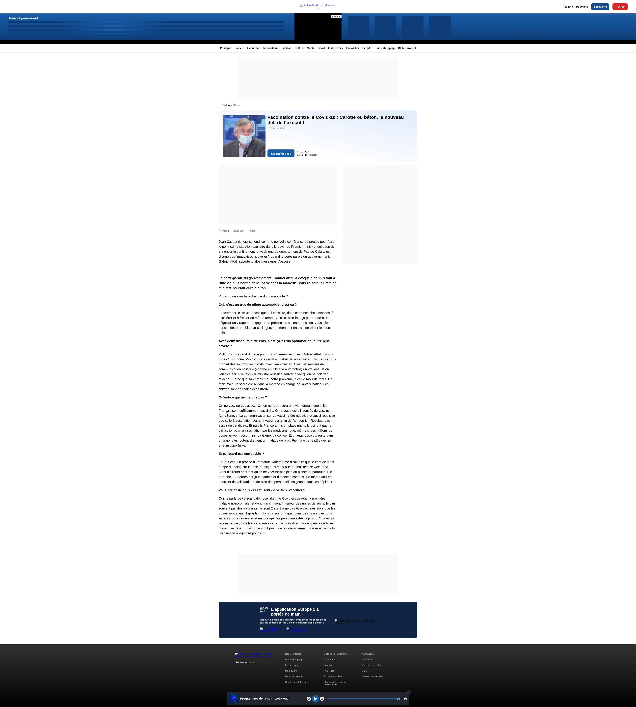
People (366, 48)
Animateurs (330, 659)
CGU (364, 670)
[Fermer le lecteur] (409, 692)
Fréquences (291, 665)
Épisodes (238, 230)
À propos (224, 230)
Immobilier (352, 48)
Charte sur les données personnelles (336, 683)
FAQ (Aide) (329, 670)
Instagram (243, 669)
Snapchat (260, 669)
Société (239, 48)
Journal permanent (23, 18)
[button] (405, 699)
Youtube (254, 669)
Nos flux (328, 665)
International (271, 48)
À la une (568, 6)
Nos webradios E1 (371, 665)
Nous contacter (293, 653)
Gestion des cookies (372, 676)
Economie (253, 48)
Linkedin (265, 669)
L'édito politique (231, 105)
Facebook (248, 669)
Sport (321, 48)
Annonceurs (368, 653)
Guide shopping (384, 48)
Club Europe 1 (407, 48)
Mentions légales (294, 676)
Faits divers (335, 48)
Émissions (600, 6)
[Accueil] (318, 7)
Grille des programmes (336, 653)
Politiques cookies (333, 676)
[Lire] (315, 699)
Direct (621, 6)
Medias (286, 48)
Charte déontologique (296, 682)
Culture (299, 48)
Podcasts (582, 6)
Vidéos (252, 230)
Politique (225, 48)
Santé (311, 48)
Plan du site (291, 670)
